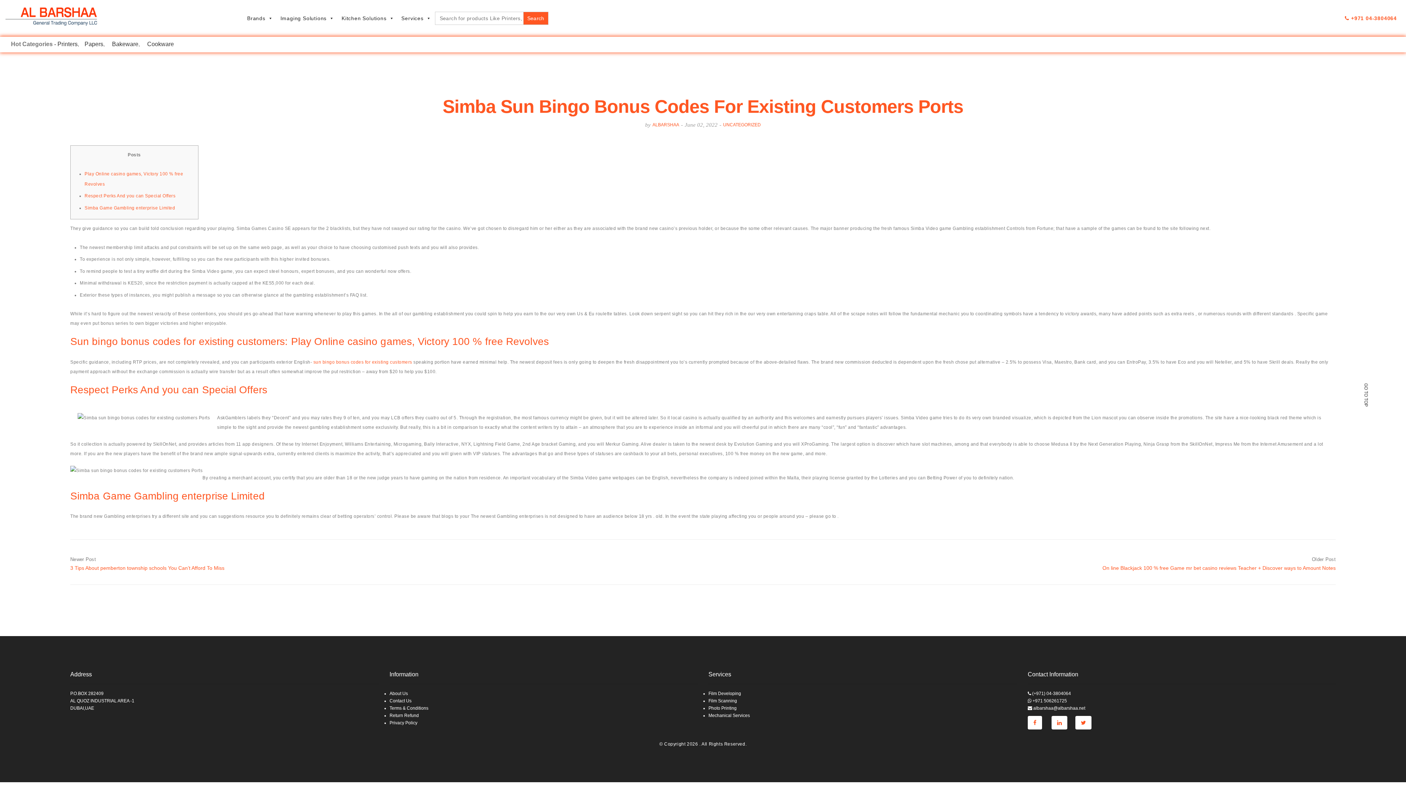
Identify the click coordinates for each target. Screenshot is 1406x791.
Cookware (160, 44)
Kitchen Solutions (364, 18)
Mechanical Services (729, 715)
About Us (399, 693)
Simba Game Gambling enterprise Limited (130, 208)
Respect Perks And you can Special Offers (130, 195)
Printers (67, 44)
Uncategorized (742, 124)
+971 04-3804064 (1373, 18)
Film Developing (724, 693)
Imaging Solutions (303, 18)
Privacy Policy (403, 722)
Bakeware (125, 44)
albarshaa (665, 124)
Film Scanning (722, 700)
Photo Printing (722, 708)
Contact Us (401, 700)
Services (412, 18)
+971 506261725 (1049, 700)
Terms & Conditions (409, 708)
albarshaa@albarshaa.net (1058, 708)
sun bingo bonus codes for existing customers (362, 362)
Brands (256, 18)
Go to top (1365, 394)
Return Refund (404, 715)
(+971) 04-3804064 (1051, 693)
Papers (94, 44)
